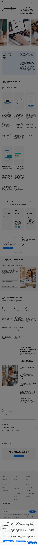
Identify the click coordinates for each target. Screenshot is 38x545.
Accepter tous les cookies (8, 541)
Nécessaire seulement (20, 541)
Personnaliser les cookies (31, 541)
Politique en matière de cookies (16, 538)
